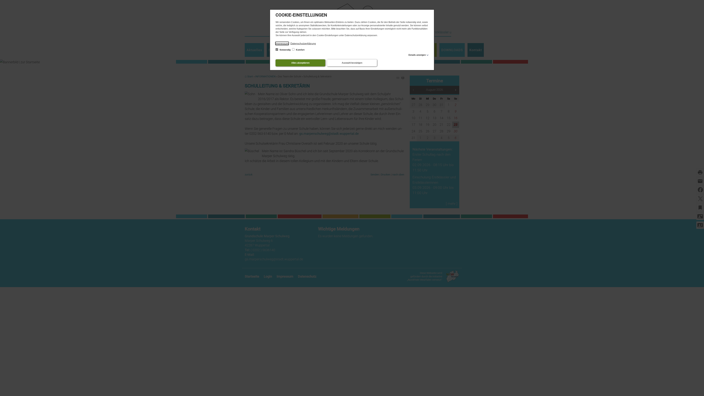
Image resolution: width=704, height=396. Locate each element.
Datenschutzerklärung (303, 43)
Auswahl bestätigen (352, 63)
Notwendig (285, 50)
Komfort (300, 50)
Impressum (282, 43)
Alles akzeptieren (300, 63)
